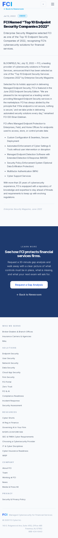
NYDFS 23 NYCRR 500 (12, 432)
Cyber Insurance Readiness (15, 451)
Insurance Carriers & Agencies (16, 336)
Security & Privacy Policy (13, 499)
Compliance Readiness (13, 396)
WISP (4, 455)
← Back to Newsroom (14, 9)
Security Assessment (12, 405)
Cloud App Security (11, 372)
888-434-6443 (35, 531)
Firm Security (8, 377)
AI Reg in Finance (10, 422)
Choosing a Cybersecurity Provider (18, 441)
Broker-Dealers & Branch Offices (17, 331)
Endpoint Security (10, 353)
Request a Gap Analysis (29, 284)
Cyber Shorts (8, 418)
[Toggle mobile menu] (53, 4)
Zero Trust (7, 386)
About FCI (6, 468)
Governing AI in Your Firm (14, 427)
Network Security (10, 363)
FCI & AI (6, 391)
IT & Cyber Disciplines (12, 446)
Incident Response (11, 400)
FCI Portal (6, 382)
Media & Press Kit (10, 487)
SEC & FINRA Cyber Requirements (18, 436)
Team (5, 472)
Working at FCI (9, 477)
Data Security (8, 367)
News (5, 482)
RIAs (4, 341)
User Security (8, 358)
